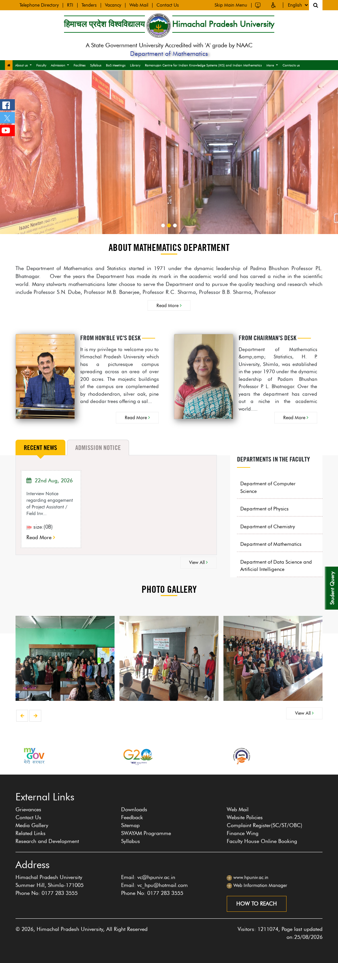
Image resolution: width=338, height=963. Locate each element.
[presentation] (22, 716)
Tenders (89, 5)
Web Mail (138, 5)
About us (21, 65)
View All (197, 562)
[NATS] (241, 756)
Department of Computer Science (267, 487)
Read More (168, 305)
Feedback (132, 817)
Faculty (41, 65)
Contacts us (291, 65)
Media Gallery (32, 825)
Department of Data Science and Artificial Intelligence (276, 566)
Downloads (134, 809)
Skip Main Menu (231, 5)
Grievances (28, 809)
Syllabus (95, 65)
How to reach (256, 904)
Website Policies (245, 817)
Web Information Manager (260, 885)
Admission (58, 65)
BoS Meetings (115, 65)
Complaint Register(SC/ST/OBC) (264, 825)
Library (135, 65)
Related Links (31, 833)
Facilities (79, 65)
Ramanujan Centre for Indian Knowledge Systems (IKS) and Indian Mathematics (203, 65)
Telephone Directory (39, 5)
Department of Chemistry (267, 527)
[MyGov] (34, 756)
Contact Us (167, 5)
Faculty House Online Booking (262, 841)
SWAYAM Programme (146, 833)
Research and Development (47, 841)
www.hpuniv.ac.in (250, 877)
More (270, 65)
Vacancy (113, 5)
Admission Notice (98, 448)
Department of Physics (264, 509)
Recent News (40, 448)
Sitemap (130, 825)
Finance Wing (242, 833)
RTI (70, 5)
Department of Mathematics (270, 544)
